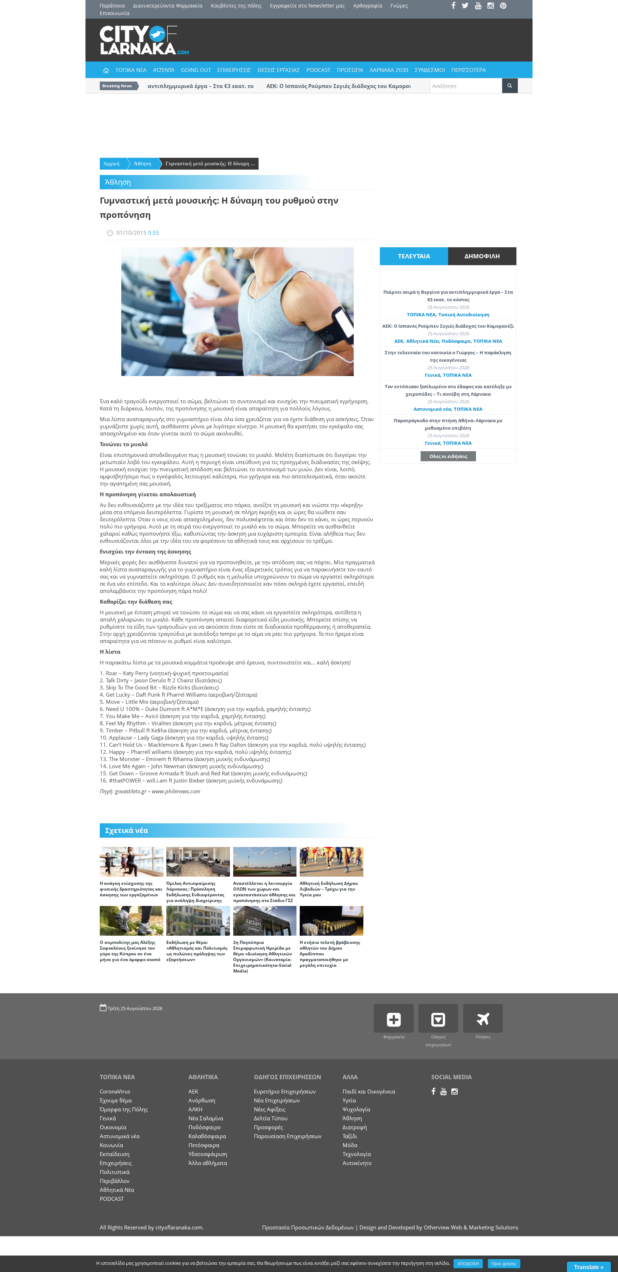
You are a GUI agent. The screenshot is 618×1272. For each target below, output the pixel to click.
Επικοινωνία (114, 13)
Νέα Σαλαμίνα (205, 1118)
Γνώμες (399, 5)
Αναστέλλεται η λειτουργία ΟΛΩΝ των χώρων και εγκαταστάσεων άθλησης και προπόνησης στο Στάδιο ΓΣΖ (264, 891)
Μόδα (350, 1145)
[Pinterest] (505, 6)
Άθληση (142, 163)
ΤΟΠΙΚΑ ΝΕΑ (131, 69)
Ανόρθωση (201, 1100)
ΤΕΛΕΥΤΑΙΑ (414, 256)
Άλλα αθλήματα (207, 1162)
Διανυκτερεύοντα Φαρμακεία (167, 5)
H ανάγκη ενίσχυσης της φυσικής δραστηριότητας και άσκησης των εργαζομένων (131, 889)
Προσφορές (268, 1127)
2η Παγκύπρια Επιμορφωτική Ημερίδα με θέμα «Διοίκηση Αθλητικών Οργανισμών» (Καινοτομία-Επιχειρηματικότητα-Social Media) (262, 956)
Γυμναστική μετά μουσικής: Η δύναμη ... (210, 163)
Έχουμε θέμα (116, 1100)
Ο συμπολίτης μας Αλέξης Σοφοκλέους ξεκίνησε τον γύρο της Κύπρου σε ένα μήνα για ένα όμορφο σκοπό (130, 950)
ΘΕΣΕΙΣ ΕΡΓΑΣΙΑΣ (279, 69)
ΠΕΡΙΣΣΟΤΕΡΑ (468, 69)
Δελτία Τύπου (271, 1118)
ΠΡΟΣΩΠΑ (350, 69)
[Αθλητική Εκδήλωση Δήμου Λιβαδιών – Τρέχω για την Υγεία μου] (331, 861)
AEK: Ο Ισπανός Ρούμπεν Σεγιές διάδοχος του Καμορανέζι (448, 326)
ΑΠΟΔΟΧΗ (468, 1263)
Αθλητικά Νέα (422, 341)
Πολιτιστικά (114, 1171)
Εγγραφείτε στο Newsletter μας (307, 5)
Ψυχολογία (356, 1109)
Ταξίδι (350, 1136)
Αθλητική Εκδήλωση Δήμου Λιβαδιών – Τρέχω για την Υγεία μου (329, 889)
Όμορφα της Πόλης (124, 1109)
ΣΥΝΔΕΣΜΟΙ (430, 69)
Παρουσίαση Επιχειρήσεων (288, 1136)
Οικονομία (113, 1127)
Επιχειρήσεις (116, 1162)
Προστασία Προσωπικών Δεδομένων (308, 1227)
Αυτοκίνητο (357, 1162)
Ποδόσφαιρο (456, 341)
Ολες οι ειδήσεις (448, 456)
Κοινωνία (111, 1145)
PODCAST (318, 69)
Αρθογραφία (367, 5)
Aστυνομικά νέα (432, 409)
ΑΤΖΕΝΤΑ (164, 69)
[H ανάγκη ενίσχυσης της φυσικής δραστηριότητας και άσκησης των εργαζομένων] (131, 861)
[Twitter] (468, 6)
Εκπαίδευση (114, 1154)
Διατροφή (355, 1127)
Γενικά (432, 375)
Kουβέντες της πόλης (236, 5)
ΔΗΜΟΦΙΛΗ (482, 256)
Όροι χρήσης (504, 1263)
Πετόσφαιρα (203, 1145)
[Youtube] (480, 6)
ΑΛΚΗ (195, 1109)
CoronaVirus (115, 1091)
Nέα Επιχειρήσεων (277, 1100)
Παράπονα (112, 5)
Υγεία (349, 1100)
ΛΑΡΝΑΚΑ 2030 (389, 69)
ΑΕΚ (398, 341)
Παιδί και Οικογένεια (369, 1091)
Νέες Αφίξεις (269, 1109)
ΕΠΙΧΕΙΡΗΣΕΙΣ (234, 69)
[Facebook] (455, 6)
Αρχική (111, 163)
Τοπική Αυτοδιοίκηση (464, 314)
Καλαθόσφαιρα (207, 1136)
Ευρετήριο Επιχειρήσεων (285, 1091)
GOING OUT (196, 69)
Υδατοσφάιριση (207, 1154)
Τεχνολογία (357, 1154)
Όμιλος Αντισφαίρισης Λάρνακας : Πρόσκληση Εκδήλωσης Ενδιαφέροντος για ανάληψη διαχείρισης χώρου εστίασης (195, 894)
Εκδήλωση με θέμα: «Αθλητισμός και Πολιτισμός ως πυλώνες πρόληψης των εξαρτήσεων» (196, 950)
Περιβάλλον (114, 1180)
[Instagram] (493, 6)
